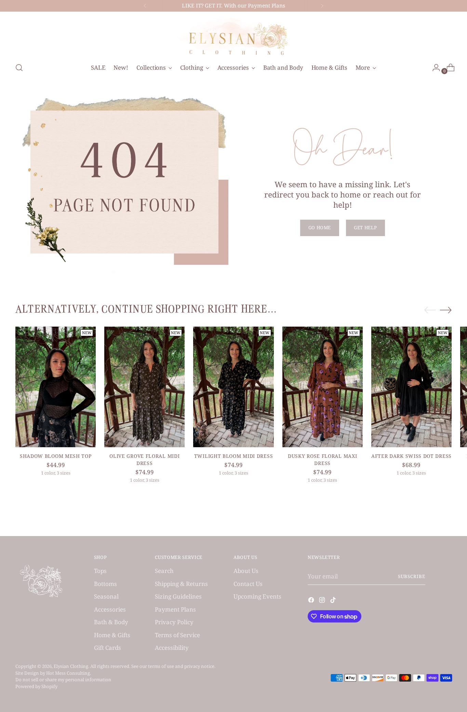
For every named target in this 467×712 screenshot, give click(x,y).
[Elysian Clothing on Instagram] (323, 601)
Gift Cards (107, 648)
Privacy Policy (174, 622)
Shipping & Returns (181, 584)
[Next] (322, 6)
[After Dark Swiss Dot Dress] (411, 387)
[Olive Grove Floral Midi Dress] (144, 387)
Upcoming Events (257, 596)
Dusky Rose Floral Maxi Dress (322, 459)
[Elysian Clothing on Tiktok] (334, 601)
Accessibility (172, 648)
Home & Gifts (112, 635)
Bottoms (105, 584)
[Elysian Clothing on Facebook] (312, 601)
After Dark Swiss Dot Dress (411, 456)
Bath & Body (111, 622)
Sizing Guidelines (178, 596)
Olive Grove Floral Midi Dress (144, 459)
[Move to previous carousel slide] (430, 310)
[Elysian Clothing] (233, 36)
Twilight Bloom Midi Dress (233, 456)
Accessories (110, 609)
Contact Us (248, 584)
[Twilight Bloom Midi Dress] (233, 387)
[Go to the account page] (433, 67)
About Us (246, 571)
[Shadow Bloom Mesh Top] (55, 387)
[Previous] (144, 6)
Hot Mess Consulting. (68, 673)
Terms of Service (177, 635)
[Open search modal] (19, 67)
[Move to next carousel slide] (446, 310)
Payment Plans (175, 609)
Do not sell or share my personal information (63, 679)
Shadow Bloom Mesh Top (56, 456)
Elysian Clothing (71, 666)
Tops (100, 571)
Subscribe (411, 576)
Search (164, 571)
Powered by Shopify (36, 686)
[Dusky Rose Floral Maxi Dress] (322, 387)
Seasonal (106, 596)
